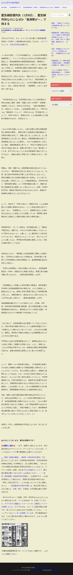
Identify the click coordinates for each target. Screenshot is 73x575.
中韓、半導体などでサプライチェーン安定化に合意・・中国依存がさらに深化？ (60, 52)
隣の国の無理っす (20, 30)
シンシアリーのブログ (10, 3)
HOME (5, 7)
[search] (69, 15)
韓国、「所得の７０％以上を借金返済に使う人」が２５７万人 (60, 25)
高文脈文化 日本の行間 (20, 486)
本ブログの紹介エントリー (32, 470)
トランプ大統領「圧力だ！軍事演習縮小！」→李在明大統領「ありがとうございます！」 (60, 73)
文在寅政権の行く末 (15, 7)
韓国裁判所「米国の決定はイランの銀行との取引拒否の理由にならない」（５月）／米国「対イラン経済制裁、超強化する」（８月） (60, 38)
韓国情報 (42, 30)
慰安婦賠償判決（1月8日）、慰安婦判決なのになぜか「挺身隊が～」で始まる (45, 7)
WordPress (56, 570)
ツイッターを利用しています (22, 513)
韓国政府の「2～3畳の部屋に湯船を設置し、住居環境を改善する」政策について (60, 63)
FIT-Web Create (36, 570)
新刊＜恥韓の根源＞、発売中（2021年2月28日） (23, 457)
